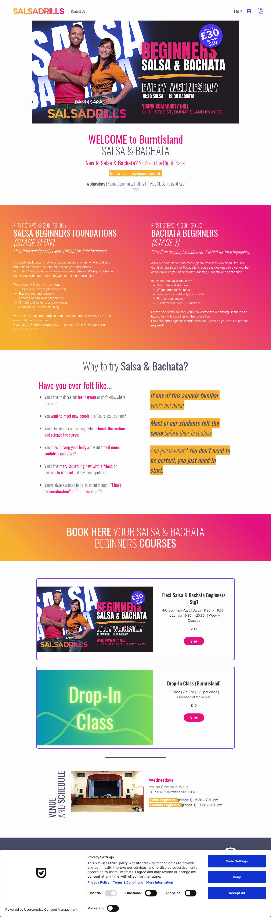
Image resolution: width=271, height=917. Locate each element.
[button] (194, 641)
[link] (261, 11)
